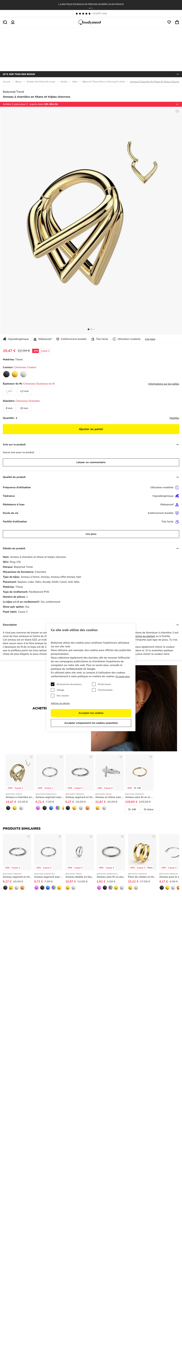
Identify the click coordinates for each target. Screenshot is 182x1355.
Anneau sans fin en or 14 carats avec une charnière (139, 797)
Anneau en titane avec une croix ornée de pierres (109, 797)
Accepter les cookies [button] (91, 713)
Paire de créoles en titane (142, 877)
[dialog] (91, 677)
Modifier (174, 418)
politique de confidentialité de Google (73, 669)
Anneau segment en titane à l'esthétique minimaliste (79, 797)
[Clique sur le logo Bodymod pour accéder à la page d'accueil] (91, 22)
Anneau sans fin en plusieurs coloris (111, 877)
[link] (6, 374)
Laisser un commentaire (91, 462)
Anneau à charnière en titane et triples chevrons (20, 797)
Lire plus (150, 339)
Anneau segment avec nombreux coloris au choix (50, 797)
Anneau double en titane (79, 877)
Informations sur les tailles (163, 384)
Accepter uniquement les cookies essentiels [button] (91, 723)
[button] (89, 8)
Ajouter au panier (91, 429)
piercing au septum (143, 636)
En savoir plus (123, 676)
